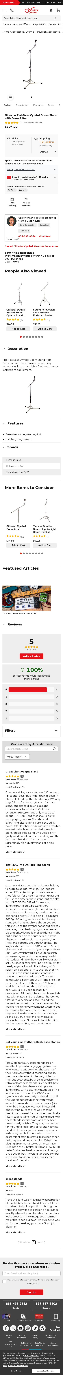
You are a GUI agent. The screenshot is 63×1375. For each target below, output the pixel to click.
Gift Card (6, 1320)
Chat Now (45, 236)
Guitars (7, 24)
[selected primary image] (31, 63)
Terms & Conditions (21, 1336)
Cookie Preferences (18, 1365)
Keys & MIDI (39, 24)
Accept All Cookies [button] (45, 1371)
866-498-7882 (16, 1304)
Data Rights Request (39, 1344)
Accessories (17, 31)
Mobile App (55, 1320)
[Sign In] (51, 10)
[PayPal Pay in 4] (12, 190)
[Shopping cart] (58, 10)
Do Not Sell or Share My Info (25, 1344)
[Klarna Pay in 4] (23, 190)
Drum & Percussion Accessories (43, 31)
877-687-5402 (46, 1304)
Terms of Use (8, 1336)
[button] (31, 348)
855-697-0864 (26, 236)
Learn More (12, 261)
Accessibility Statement (51, 1336)
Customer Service (24, 1320)
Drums (52, 24)
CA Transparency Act (11, 1344)
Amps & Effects (22, 24)
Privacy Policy (31, 1355)
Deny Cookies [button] (17, 1371)
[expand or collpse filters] (56, 730)
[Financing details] (55, 177)
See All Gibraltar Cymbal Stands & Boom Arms (31, 246)
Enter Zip (44, 152)
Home (5, 31)
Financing (39, 1320)
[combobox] (17, 757)
